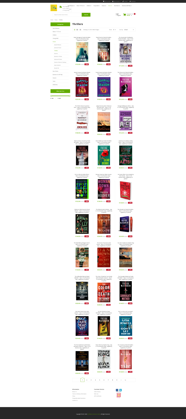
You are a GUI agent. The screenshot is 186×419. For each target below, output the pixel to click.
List (80, 29)
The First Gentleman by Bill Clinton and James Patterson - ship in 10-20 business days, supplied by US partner (82, 347)
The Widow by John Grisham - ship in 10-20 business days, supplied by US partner (104, 211)
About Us (74, 391)
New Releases (56, 28)
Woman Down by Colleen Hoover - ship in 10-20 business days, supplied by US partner (104, 176)
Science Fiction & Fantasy (60, 62)
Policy (73, 396)
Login (117, 14)
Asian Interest (57, 65)
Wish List (96, 394)
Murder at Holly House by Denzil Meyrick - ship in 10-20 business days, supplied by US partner (82, 211)
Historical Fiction (58, 59)
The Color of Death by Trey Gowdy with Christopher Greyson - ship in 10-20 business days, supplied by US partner (104, 278)
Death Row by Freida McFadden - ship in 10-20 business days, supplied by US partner (104, 39)
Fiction (56, 20)
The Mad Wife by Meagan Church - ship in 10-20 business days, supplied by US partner (82, 244)
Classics (54, 78)
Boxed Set (56, 68)
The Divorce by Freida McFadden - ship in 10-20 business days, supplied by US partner (126, 74)
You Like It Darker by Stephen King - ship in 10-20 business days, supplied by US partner (126, 244)
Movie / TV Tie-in (57, 31)
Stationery (55, 84)
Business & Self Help (57, 74)
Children (54, 35)
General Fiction (57, 47)
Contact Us (75, 400)
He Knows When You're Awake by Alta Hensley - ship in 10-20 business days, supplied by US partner (126, 176)
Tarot (54, 81)
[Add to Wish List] (86, 53)
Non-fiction (55, 71)
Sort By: (121, 29)
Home (51, 20)
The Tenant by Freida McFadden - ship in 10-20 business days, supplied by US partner (126, 346)
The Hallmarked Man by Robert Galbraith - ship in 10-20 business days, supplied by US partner (82, 278)
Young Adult (55, 38)
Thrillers (61, 20)
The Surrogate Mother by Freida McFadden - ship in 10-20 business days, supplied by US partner (126, 278)
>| (125, 380)
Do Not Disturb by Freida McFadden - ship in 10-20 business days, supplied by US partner (104, 313)
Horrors (56, 53)
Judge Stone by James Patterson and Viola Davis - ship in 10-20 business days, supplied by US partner (103, 108)
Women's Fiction (58, 56)
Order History (97, 391)
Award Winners (57, 44)
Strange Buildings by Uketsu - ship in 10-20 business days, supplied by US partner (125, 107)
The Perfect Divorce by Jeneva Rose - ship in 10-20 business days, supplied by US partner (82, 107)
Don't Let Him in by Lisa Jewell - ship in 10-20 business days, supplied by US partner (125, 313)
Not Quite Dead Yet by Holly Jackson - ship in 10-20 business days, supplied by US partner (82, 313)
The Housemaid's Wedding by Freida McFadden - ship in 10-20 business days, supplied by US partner (125, 39)
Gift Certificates (97, 396)
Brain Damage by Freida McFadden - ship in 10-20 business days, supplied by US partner (82, 39)
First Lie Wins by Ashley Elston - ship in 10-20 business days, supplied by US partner (82, 176)
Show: (110, 29)
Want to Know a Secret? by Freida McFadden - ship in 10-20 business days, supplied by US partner (82, 142)
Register (119, 15)
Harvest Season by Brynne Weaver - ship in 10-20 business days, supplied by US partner (82, 74)
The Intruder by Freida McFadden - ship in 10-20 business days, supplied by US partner (126, 211)
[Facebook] (117, 390)
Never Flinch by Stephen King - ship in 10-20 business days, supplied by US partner (104, 346)
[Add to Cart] (78, 53)
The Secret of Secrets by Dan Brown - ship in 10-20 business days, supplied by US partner (104, 244)
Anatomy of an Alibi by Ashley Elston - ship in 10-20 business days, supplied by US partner (126, 142)
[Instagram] (120, 390)
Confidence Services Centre (93, 414)
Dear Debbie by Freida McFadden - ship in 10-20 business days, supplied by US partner (104, 142)
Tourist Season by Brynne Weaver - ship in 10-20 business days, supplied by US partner (104, 74)
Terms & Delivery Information (79, 394)
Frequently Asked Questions (78, 398)
